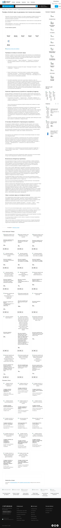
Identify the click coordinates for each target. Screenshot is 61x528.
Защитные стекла (34, 520)
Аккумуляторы (52, 19)
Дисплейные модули (52, 26)
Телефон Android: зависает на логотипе (37, 406)
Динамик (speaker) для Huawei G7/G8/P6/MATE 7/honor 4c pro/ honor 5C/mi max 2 (23, 366)
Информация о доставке (22, 510)
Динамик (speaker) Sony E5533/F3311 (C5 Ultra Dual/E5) (23, 241)
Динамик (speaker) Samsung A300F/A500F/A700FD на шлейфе (23, 281)
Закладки (47, 512)
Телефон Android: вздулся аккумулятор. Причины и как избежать (37, 441)
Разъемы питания (52, 80)
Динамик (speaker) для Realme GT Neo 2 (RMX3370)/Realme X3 (37, 280)
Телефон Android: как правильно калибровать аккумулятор (8, 441)
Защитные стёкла (52, 66)
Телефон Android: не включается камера (22, 388)
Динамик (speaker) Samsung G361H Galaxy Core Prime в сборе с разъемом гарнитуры (8, 281)
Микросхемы (33, 516)
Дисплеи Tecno (37, 36)
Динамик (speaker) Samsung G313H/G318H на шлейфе (8, 260)
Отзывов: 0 (9, 227)
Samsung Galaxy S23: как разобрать (22, 423)
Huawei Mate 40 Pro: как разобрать (36, 423)
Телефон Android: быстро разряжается (8, 406)
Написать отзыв (16, 227)
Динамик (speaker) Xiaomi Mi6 (36, 302)
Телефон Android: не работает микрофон (8, 423)
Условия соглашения (21, 514)
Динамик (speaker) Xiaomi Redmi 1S (7, 333)
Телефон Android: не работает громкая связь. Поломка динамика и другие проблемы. (8, 462)
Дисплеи (33, 512)
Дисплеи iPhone (8, 36)
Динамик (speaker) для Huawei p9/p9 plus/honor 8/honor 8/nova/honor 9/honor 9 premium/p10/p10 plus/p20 (37, 368)
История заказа (49, 510)
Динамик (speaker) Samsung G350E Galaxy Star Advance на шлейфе (23, 260)
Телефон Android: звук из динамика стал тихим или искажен (28, 9)
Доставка (18, 2)
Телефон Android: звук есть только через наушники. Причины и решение (23, 462)
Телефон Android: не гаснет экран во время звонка (37, 390)
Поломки (15, 9)
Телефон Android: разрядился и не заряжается (7, 390)
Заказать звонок (7, 511)
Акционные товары (21, 520)
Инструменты (34, 518)
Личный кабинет (49, 508)
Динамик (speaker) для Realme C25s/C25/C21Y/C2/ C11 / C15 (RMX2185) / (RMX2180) (8, 303)
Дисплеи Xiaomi (22, 36)
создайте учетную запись (25, 482)
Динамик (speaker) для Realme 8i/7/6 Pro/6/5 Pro (23, 301)
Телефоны (10, 9)
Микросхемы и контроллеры (52, 52)
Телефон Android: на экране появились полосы (22, 407)
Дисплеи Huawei (30, 36)
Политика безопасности (22, 512)
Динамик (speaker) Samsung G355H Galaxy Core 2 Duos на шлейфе (37, 260)
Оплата (13, 2)
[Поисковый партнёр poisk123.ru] (8, 519)
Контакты (33, 2)
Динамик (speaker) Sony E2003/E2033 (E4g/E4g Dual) (37, 241)
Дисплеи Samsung (15, 36)
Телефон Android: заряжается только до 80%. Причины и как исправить (23, 442)
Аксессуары (52, 73)
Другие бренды (8, 45)
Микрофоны (52, 45)
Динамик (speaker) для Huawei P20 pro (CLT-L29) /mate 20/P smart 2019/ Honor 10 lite (37, 334)
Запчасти (52, 39)
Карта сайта (19, 518)
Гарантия (24, 2)
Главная (3, 9)
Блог (7, 9)
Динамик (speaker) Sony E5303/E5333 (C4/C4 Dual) (8, 240)
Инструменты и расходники (52, 59)
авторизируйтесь (14, 482)
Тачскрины (52, 32)
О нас (28, 2)
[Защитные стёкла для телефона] (12, 48)
